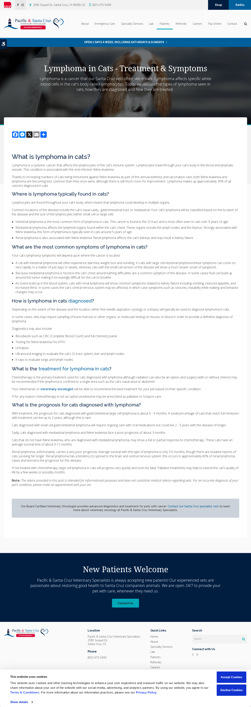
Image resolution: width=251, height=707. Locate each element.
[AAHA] (9, 5)
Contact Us (125, 603)
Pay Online (214, 24)
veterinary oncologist (57, 389)
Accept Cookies (231, 677)
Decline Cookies (231, 690)
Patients (165, 24)
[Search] (243, 638)
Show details (19, 702)
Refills (240, 4)
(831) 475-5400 (101, 5)
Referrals (181, 24)
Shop (218, 4)
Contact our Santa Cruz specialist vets (193, 506)
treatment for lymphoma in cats (73, 369)
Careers (197, 24)
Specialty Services (132, 24)
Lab (151, 24)
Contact (232, 24)
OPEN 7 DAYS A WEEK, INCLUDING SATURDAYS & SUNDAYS (124, 42)
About (85, 24)
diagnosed (80, 301)
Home (154, 636)
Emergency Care (105, 24)
